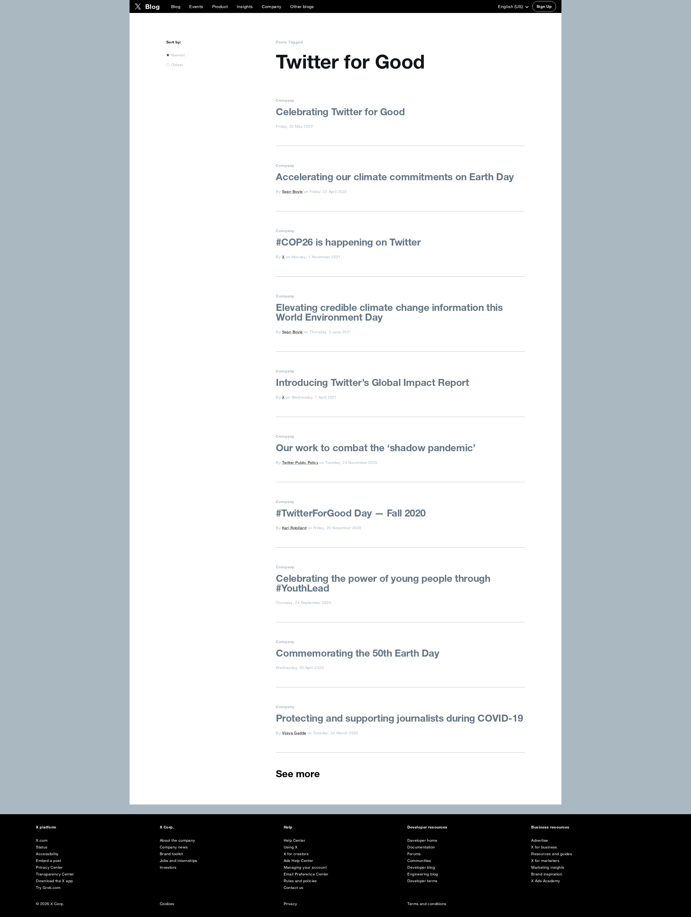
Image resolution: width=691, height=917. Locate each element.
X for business (544, 847)
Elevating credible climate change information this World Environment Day (389, 312)
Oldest (177, 64)
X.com (42, 840)
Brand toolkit (171, 853)
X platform (46, 827)
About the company (177, 840)
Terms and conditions (426, 903)
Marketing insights (547, 867)
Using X (291, 847)
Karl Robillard (294, 527)
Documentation (421, 847)
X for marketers (545, 860)
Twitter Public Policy (300, 462)
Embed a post (48, 860)
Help (288, 827)
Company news (174, 847)
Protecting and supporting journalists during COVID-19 (399, 718)
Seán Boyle (292, 191)
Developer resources (427, 827)
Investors (168, 867)
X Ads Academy (545, 880)
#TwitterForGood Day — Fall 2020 (351, 513)
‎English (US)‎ (511, 6)
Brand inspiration (546, 874)
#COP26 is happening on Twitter (348, 242)
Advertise (539, 840)
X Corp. (167, 827)
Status (41, 847)
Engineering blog (422, 874)
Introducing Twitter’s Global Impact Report (372, 382)
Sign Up (544, 6)
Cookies (167, 903)
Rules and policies (300, 880)
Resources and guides (551, 853)
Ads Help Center (298, 860)
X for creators (296, 853)
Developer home (422, 840)
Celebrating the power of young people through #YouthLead (383, 583)
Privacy (290, 903)
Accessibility (47, 853)
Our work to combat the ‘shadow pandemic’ (375, 448)
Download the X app (54, 880)
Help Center (294, 840)
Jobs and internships (178, 860)
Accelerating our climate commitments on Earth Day (395, 177)
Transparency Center (55, 874)
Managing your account (305, 867)
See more (298, 774)
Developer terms (422, 880)
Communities (419, 860)
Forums (414, 853)
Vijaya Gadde (294, 733)
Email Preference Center (306, 874)
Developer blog (421, 867)
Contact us (293, 887)
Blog (176, 6)
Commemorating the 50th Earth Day (357, 653)
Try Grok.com (48, 887)
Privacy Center (49, 867)
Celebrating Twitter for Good (340, 112)
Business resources (550, 827)
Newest (178, 55)
